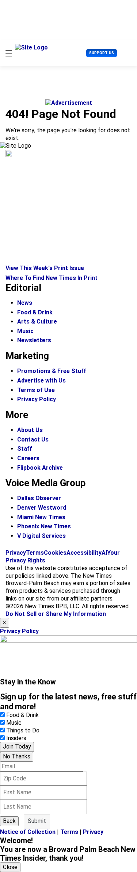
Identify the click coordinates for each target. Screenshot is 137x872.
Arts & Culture (37, 321)
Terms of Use (36, 390)
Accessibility (84, 552)
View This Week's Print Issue (44, 268)
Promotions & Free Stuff (51, 370)
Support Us (101, 53)
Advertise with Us (41, 380)
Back (9, 820)
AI (104, 552)
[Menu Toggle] (8, 53)
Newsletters (34, 340)
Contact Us (33, 439)
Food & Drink (35, 312)
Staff (24, 448)
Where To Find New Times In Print (51, 277)
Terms (35, 552)
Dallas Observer (39, 498)
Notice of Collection (28, 831)
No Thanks (16, 756)
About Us (30, 429)
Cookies (55, 552)
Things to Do (22, 730)
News (24, 302)
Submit (37, 820)
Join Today (17, 746)
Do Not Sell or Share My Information (55, 613)
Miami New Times (41, 517)
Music (25, 331)
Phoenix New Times (44, 526)
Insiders (16, 738)
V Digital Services (41, 535)
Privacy (15, 552)
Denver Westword (41, 507)
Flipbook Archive (40, 467)
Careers (28, 458)
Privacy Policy (36, 399)
